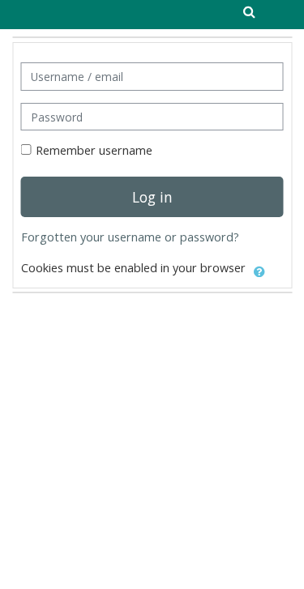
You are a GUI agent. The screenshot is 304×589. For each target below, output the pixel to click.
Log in (152, 197)
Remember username (94, 150)
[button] (259, 269)
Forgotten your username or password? (130, 237)
